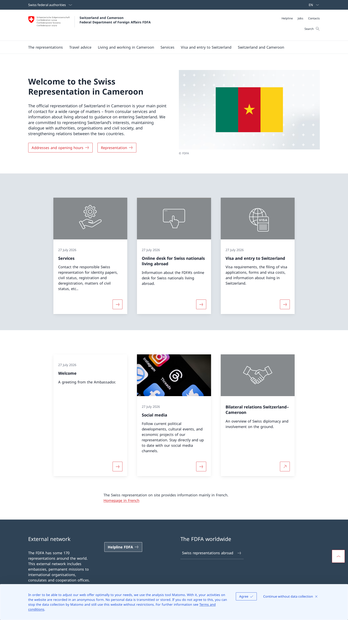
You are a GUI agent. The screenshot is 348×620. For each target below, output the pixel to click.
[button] (45, 47)
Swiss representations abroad (207, 552)
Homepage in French (121, 500)
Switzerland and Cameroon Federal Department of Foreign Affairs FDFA (115, 20)
